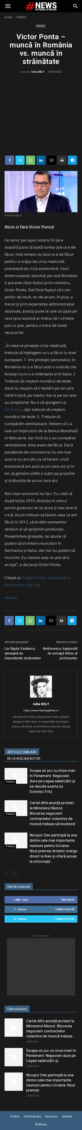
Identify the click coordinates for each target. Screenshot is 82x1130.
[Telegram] (72, 160)
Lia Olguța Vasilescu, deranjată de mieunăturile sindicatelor (23, 653)
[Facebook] (9, 160)
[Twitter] (20, 160)
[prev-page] (7, 873)
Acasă (8, 17)
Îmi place (68, 899)
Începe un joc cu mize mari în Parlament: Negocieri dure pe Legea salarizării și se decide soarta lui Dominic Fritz (52, 781)
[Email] (51, 160)
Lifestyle (67, 1116)
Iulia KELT (37, 71)
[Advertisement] (41, 115)
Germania (14, 409)
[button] (7, 6)
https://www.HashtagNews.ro (41, 710)
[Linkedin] (41, 160)
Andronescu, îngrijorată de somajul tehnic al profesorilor (60, 653)
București (51, 1116)
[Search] (75, 6)
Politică (21, 17)
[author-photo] (41, 697)
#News (11, 597)
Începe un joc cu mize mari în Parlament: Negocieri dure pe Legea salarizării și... (51, 1055)
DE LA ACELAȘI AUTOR (23, 758)
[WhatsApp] (30, 160)
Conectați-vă (64, 909)
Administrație (32, 1116)
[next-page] (15, 873)
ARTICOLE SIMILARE (21, 752)
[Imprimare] (62, 160)
